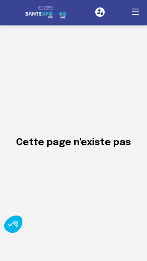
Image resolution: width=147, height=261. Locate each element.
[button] (135, 11)
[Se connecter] (100, 12)
